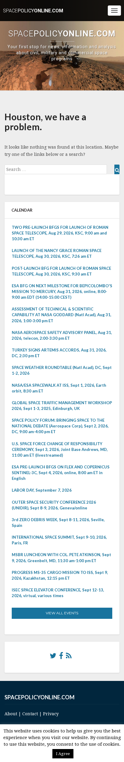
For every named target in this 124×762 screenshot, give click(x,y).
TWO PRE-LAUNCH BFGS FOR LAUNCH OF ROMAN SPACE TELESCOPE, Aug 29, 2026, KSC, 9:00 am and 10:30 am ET (60, 233)
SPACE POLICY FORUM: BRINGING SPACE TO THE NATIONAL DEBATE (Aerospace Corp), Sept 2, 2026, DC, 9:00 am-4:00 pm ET (60, 426)
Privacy (51, 713)
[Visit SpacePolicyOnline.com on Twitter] (53, 657)
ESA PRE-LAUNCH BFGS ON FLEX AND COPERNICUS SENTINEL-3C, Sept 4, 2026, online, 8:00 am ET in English (61, 472)
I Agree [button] (63, 753)
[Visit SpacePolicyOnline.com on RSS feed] (69, 657)
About (11, 713)
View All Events (62, 613)
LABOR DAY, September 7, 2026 (42, 490)
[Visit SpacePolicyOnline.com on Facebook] (61, 657)
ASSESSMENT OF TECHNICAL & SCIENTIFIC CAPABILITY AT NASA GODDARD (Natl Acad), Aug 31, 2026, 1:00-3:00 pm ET (61, 315)
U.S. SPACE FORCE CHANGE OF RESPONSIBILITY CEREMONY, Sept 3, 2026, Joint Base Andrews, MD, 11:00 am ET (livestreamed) (60, 449)
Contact (30, 713)
